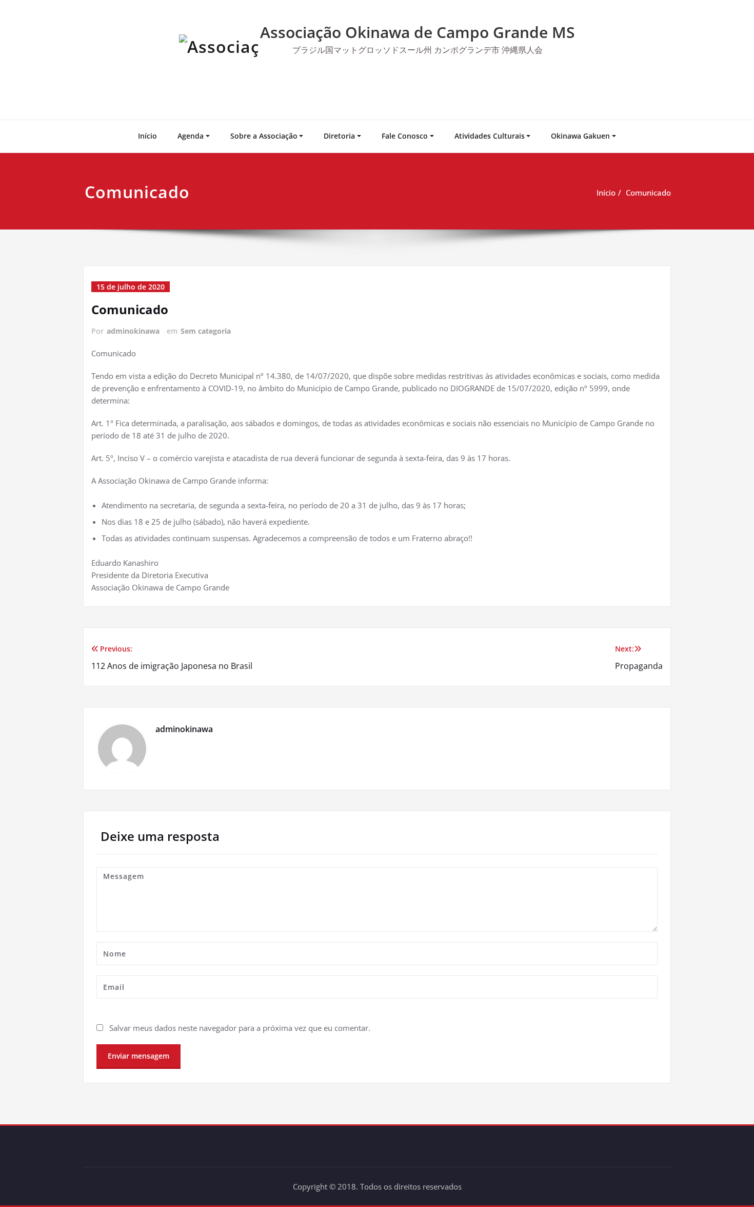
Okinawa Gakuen (580, 136)
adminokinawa (133, 331)
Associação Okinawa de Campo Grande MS (417, 32)
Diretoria (339, 136)
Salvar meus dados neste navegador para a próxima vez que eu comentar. (239, 1028)
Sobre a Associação (263, 136)
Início (147, 136)
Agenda (190, 136)
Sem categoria (206, 331)
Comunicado (648, 192)
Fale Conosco (405, 136)
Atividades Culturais (489, 136)
